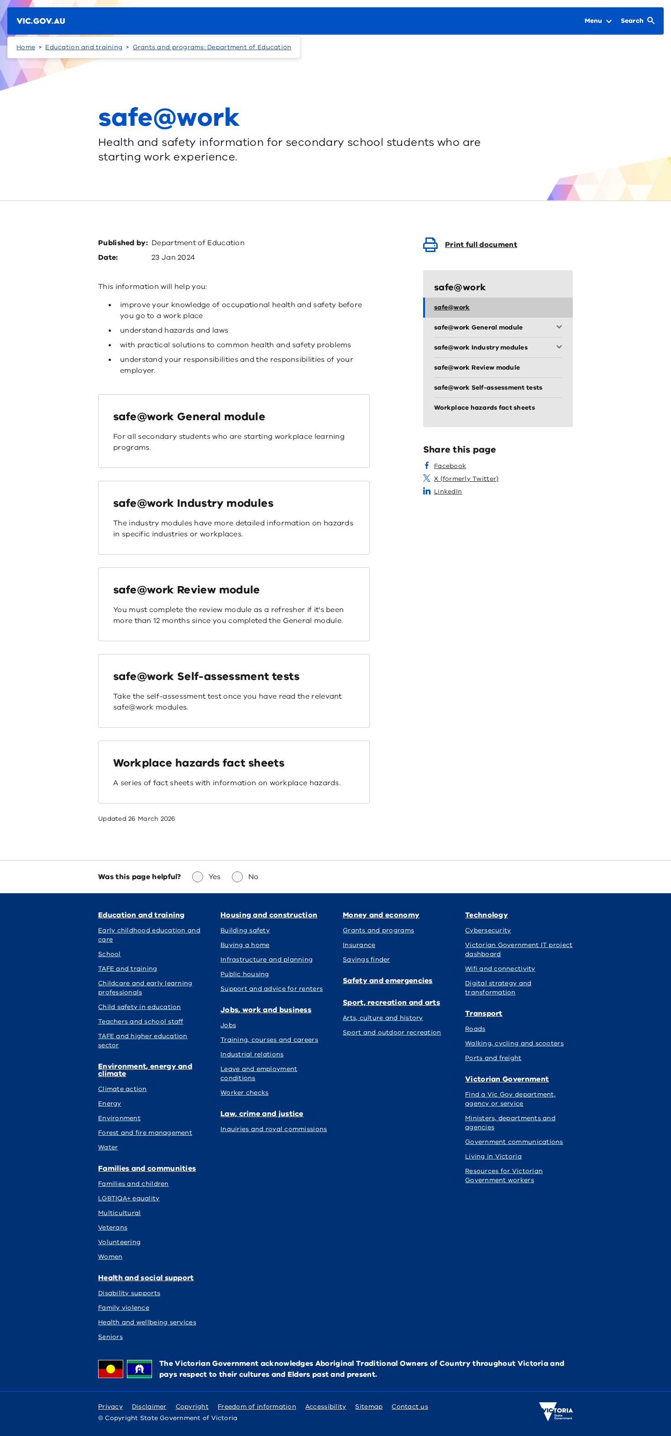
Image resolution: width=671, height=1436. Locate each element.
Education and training (83, 47)
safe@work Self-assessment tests (206, 676)
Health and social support (146, 1278)
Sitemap (369, 1406)
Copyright (192, 1406)
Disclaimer (149, 1406)
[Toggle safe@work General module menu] (561, 328)
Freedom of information (257, 1406)
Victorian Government (507, 1079)
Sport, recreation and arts (391, 1002)
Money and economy (381, 915)
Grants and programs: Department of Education (212, 47)
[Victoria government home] (556, 1411)
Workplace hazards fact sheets (198, 763)
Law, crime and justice (262, 1113)
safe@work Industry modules (193, 503)
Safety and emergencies (388, 980)
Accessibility (325, 1406)
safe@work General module (189, 416)
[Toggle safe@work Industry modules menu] (561, 348)
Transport (484, 1013)
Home (25, 47)
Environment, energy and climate (145, 1070)
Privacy (110, 1406)
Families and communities (147, 1168)
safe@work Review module (186, 589)
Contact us (410, 1406)
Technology (486, 915)
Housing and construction (268, 915)
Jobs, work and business (265, 1010)
